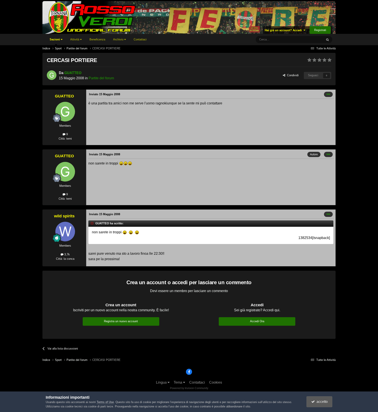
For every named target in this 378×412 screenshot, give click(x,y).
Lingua (162, 382)
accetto (321, 401)
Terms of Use (105, 402)
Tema (178, 382)
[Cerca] (327, 39)
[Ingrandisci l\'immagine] (121, 163)
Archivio (118, 39)
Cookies (215, 382)
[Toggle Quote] (92, 223)
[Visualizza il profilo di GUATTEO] (51, 75)
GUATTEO (72, 73)
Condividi (292, 75)
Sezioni (55, 39)
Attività (75, 39)
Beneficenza (97, 39)
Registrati (320, 30)
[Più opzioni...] (328, 94)
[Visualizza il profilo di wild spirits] (65, 231)
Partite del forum (101, 78)
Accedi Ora (257, 321)
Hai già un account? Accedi (284, 30)
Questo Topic (309, 39)
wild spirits (64, 216)
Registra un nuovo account (121, 321)
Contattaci (140, 39)
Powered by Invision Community (189, 388)
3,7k (66, 254)
